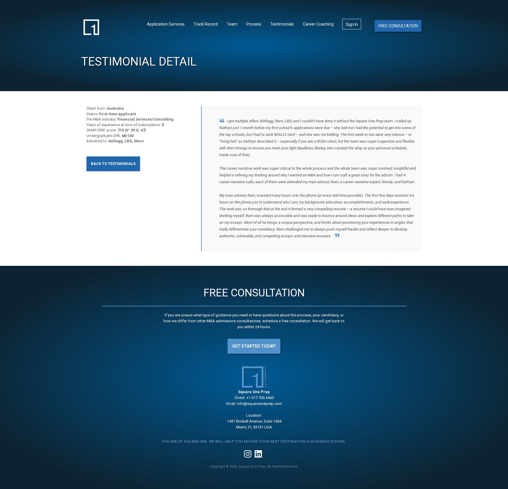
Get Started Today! (254, 346)
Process (253, 24)
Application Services (166, 24)
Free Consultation (398, 26)
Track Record (205, 24)
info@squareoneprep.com (259, 403)
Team (232, 24)
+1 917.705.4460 (260, 397)
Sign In (352, 24)
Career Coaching (318, 24)
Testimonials (282, 24)
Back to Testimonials (113, 163)
